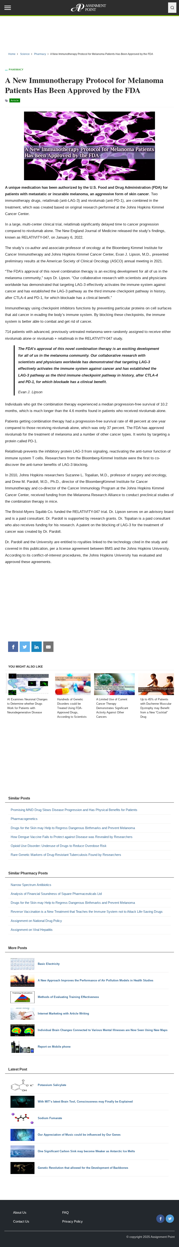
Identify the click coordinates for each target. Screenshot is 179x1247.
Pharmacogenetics (24, 819)
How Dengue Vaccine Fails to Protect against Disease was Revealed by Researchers (72, 837)
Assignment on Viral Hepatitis (32, 929)
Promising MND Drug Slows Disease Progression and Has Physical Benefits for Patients (74, 810)
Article (15, 100)
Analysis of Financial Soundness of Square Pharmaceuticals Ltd (56, 894)
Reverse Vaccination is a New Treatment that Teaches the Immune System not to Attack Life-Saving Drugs (87, 911)
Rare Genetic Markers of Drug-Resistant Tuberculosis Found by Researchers (66, 855)
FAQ (65, 1212)
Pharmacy (16, 69)
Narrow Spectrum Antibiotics (31, 885)
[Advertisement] (89, 32)
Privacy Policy (72, 1221)
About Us (19, 1212)
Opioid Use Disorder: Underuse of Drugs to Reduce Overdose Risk (59, 846)
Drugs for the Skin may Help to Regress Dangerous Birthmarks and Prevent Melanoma (73, 828)
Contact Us (21, 1221)
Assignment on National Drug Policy (36, 921)
